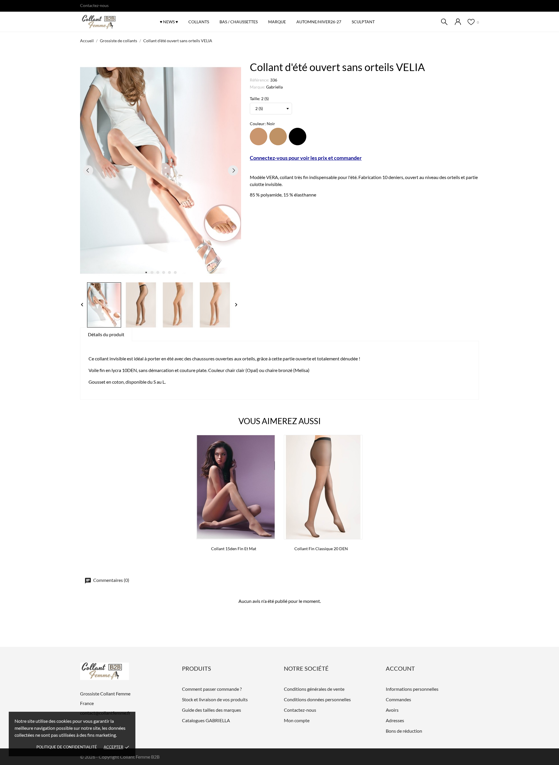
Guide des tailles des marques (211, 710)
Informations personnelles (412, 689)
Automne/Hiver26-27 (320, 18)
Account (400, 668)
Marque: (257, 86)
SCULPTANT (363, 21)
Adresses (395, 720)
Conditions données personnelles (317, 699)
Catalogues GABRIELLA (206, 720)
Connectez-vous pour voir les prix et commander (306, 158)
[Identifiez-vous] (458, 21)
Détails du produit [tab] (106, 334)
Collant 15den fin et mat (233, 548)
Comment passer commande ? (212, 689)
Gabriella (274, 86)
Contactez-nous (94, 5)
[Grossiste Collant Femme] (112, 22)
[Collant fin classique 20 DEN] (356, 455)
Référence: (259, 79)
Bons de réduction (404, 731)
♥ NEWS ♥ (169, 21)
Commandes (398, 699)
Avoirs (392, 710)
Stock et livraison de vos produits (215, 699)
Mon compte (296, 720)
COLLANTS (198, 21)
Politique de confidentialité (66, 747)
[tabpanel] (160, 170)
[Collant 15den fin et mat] (269, 455)
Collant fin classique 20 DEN (321, 548)
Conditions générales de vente (314, 689)
